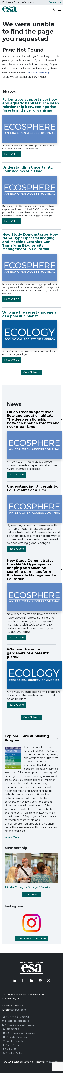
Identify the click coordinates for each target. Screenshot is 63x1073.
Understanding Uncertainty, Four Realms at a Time (27, 169)
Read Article (11, 154)
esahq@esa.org (17, 1009)
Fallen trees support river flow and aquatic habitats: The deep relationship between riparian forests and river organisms (30, 105)
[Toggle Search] (53, 9)
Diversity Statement (16, 1037)
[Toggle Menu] (59, 9)
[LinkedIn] (14, 980)
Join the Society (14, 1041)
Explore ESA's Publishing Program (27, 738)
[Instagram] (31, 980)
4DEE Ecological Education (20, 1033)
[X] (49, 980)
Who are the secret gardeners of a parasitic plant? (29, 314)
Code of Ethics (13, 1045)
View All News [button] (31, 372)
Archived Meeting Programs (19, 1025)
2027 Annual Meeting (17, 1017)
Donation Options (14, 1053)
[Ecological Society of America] (9, 9)
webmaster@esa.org (38, 72)
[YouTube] (40, 980)
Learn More (12, 837)
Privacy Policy (51, 1061)
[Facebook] (23, 980)
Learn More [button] (31, 894)
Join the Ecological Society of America (27, 887)
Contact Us (55, 2)
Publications (12, 1029)
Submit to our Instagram (31, 938)
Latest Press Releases (16, 1021)
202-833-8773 (18, 1005)
